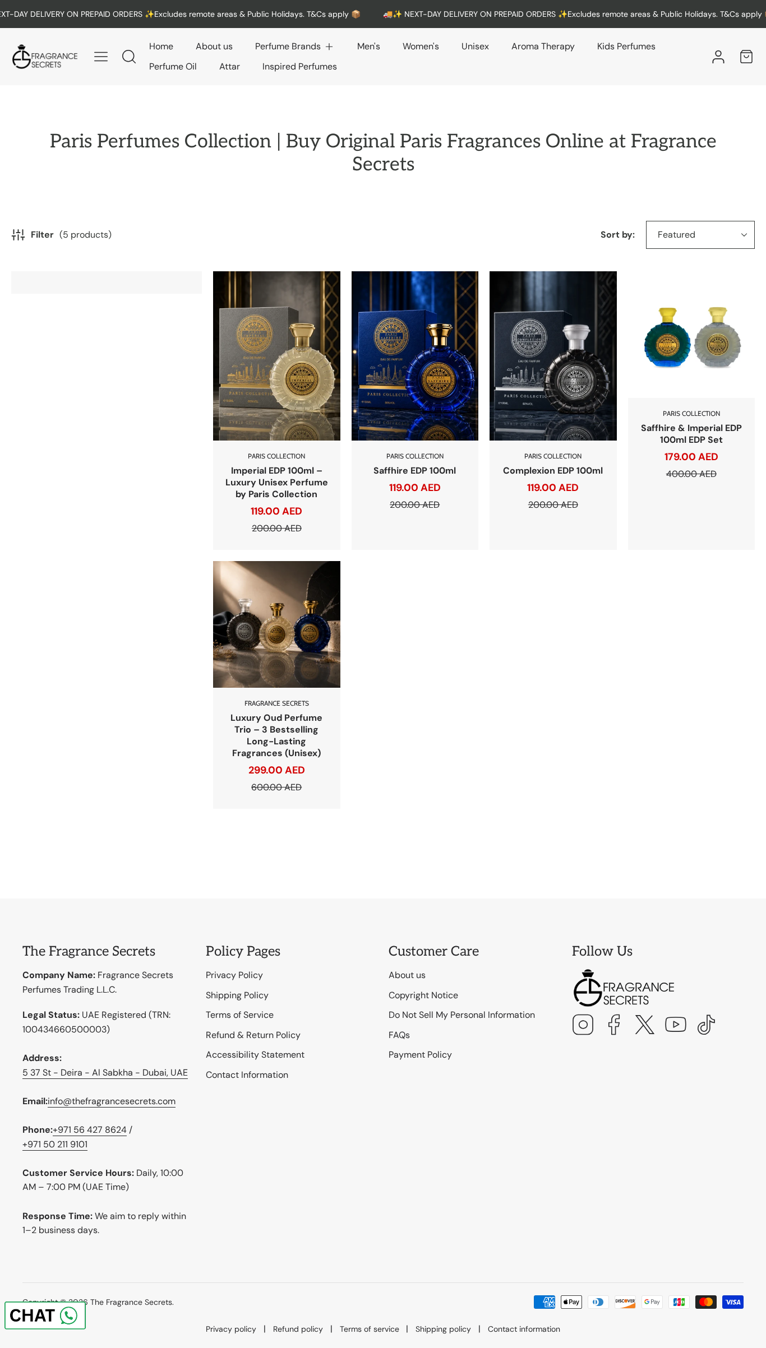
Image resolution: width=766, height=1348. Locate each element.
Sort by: (618, 234)
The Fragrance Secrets (131, 1302)
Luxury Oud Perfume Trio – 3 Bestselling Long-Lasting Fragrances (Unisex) (276, 735)
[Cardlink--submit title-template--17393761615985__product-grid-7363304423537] (276, 624)
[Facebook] (614, 1026)
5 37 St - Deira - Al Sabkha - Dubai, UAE (105, 1072)
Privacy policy (231, 1329)
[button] (295, 46)
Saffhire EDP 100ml (414, 470)
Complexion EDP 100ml (553, 470)
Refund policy (298, 1329)
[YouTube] (676, 1026)
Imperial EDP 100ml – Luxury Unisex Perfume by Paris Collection (276, 482)
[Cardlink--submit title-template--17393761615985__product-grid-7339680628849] (553, 356)
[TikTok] (706, 1026)
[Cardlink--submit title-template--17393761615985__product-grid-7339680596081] (415, 356)
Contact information (524, 1329)
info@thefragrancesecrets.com (112, 1101)
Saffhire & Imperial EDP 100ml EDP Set (691, 434)
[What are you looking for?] (129, 56)
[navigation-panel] (101, 56)
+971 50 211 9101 (54, 1144)
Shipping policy (443, 1329)
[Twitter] (645, 1026)
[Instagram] (583, 1026)
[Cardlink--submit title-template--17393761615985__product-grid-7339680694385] (276, 356)
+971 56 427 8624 (90, 1130)
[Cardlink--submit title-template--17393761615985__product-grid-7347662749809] (691, 335)
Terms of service (369, 1329)
